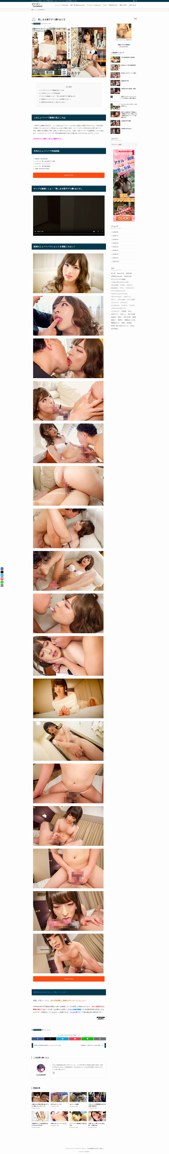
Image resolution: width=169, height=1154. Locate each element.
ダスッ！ (113, 299)
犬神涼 (123, 323)
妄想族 (134, 317)
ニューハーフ (47, 1030)
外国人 (119, 317)
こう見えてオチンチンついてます (119, 282)
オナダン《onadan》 (37, 5)
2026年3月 (115, 250)
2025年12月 (115, 261)
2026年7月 (115, 235)
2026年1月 (115, 258)
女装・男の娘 (126, 317)
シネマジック (127, 296)
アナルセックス (130, 288)
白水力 (132, 325)
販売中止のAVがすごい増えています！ (54, 102)
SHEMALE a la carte (116, 276)
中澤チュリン (114, 314)
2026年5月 (115, 243)
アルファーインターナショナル (119, 293)
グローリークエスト (116, 296)
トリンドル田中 (131, 299)
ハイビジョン (123, 302)
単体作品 (113, 317)
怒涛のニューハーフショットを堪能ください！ (56, 99)
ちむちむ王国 (114, 285)
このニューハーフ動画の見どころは (53, 90)
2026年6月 (115, 239)
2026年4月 (115, 247)
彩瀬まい (113, 320)
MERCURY (129, 273)
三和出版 (123, 311)
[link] (54, 1073)
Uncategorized (37, 23)
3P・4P (113, 273)
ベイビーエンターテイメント (118, 308)
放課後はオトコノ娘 (130, 320)
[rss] (134, 1)
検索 (135, 18)
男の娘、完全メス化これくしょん (119, 325)
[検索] (136, 1)
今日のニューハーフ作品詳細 (51, 93)
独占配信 (129, 323)
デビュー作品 (121, 299)
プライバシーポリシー (81, 1148)
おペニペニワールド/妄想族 (118, 279)
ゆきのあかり (114, 288)
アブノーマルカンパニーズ (118, 291)
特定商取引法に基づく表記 (95, 1148)
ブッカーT (131, 305)
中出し (130, 311)
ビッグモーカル (115, 305)
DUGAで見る (68, 175)
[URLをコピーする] (100, 1038)
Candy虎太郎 (41, 1075)
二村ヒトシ (123, 314)
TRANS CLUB (127, 276)
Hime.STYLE (120, 273)
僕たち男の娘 (131, 314)
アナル (122, 288)
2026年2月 (115, 254)
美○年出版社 (114, 328)
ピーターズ (124, 305)
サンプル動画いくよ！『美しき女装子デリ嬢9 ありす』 (59, 96)
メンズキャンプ (115, 311)
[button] (38, 1038)
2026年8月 (115, 232)
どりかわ (122, 285)
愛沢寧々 (120, 320)
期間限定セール (115, 323)
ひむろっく (130, 285)
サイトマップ (70, 1148)
